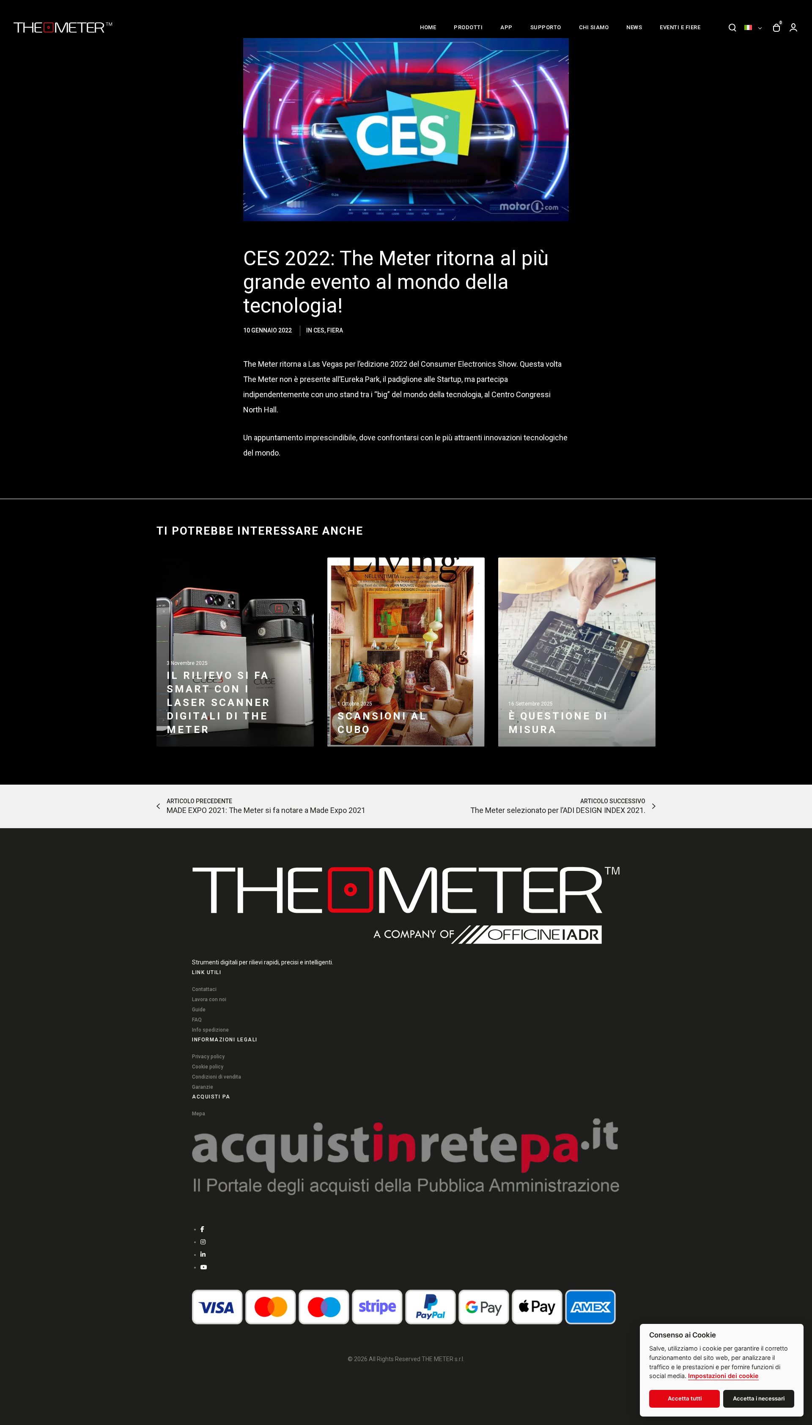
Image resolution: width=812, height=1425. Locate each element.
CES (318, 330)
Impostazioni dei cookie (723, 1375)
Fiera (335, 330)
